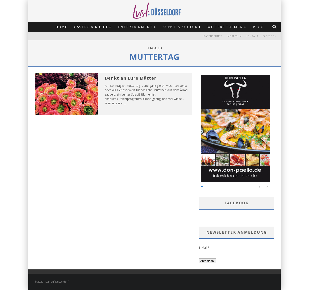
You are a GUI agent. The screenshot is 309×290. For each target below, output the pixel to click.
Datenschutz (212, 36)
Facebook (269, 36)
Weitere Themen (225, 27)
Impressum (234, 36)
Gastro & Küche (91, 27)
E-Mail (204, 247)
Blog (258, 27)
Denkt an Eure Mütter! (131, 78)
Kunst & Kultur (180, 27)
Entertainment (135, 27)
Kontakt (252, 36)
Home (61, 27)
